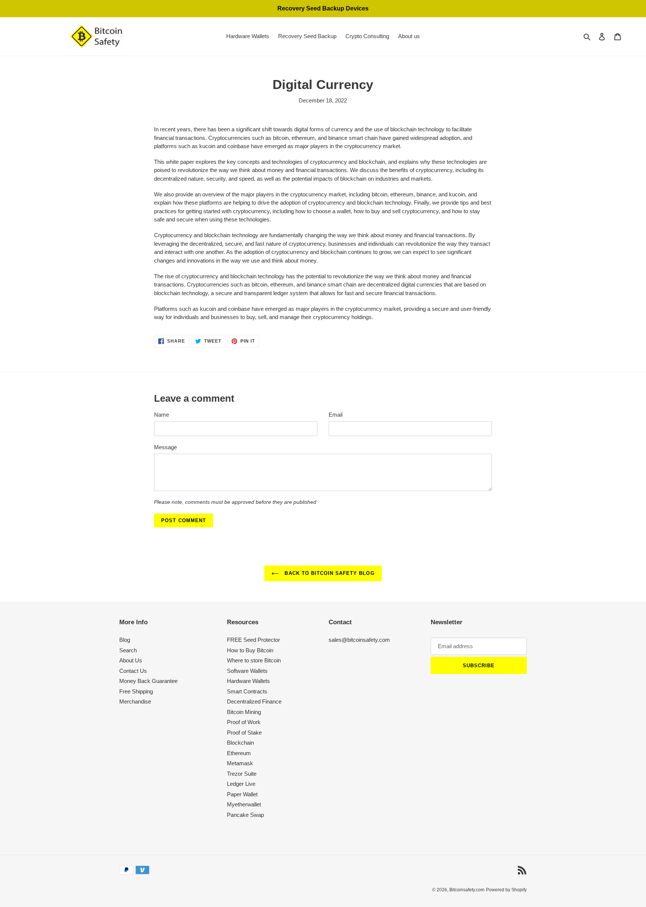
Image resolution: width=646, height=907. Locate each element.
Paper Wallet (242, 794)
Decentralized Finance (254, 701)
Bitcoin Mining (244, 712)
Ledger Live (241, 784)
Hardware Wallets (248, 681)
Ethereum (239, 753)
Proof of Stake (244, 732)
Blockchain (240, 742)
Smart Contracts (247, 691)
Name (161, 414)
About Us (130, 660)
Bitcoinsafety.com (467, 889)
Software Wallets (247, 671)
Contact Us (133, 671)
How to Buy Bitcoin (250, 650)
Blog (124, 640)
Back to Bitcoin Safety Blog (328, 573)
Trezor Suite (241, 773)
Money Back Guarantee (148, 681)
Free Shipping (136, 691)
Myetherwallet (244, 804)
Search (128, 650)
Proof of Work (244, 722)
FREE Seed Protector (253, 640)
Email (335, 414)
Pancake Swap (245, 815)
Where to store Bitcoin (254, 660)
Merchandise (135, 701)
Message (165, 447)
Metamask (240, 763)
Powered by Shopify (506, 889)
